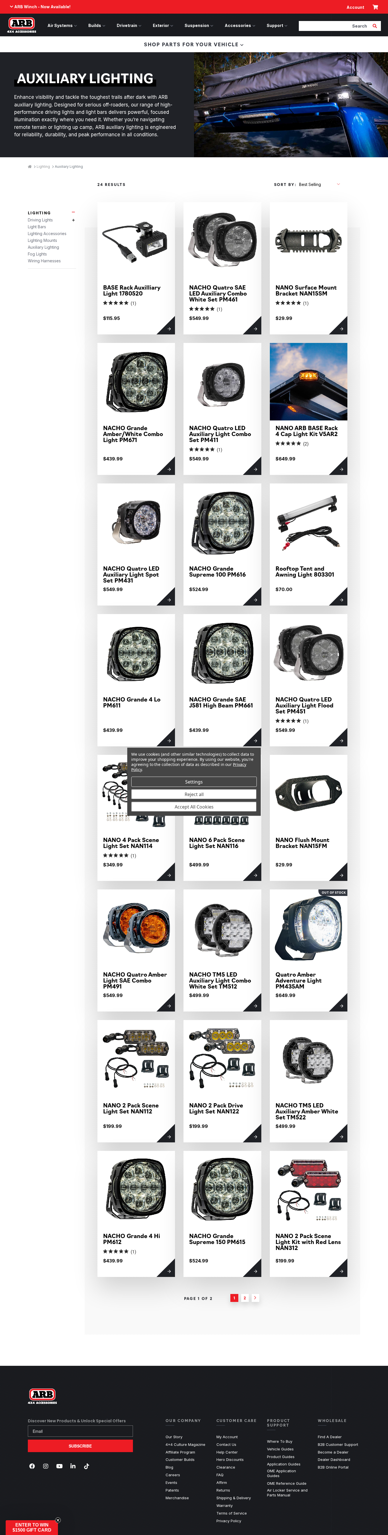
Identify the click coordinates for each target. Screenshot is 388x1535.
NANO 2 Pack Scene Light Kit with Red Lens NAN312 (308, 1242)
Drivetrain (127, 25)
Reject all (194, 794)
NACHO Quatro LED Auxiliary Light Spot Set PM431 (131, 574)
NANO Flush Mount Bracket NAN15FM (302, 843)
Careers (173, 1475)
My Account (227, 1437)
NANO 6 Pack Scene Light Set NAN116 (217, 843)
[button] (32, 1527)
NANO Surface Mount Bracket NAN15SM (306, 290)
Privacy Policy (228, 1521)
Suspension (197, 25)
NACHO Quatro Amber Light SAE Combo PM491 (135, 980)
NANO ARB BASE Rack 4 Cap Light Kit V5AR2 (307, 431)
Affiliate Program (180, 1452)
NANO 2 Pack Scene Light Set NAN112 (131, 1108)
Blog (169, 1467)
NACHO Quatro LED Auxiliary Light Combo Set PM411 (220, 434)
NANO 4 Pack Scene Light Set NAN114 (131, 843)
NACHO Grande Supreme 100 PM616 (217, 571)
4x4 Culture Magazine (185, 1444)
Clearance (225, 1467)
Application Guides (284, 1464)
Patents (172, 1490)
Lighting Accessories (47, 233)
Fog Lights (37, 254)
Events (171, 1482)
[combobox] (335, 26)
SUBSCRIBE (80, 1446)
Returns (223, 1490)
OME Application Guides (288, 1473)
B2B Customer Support (338, 1444)
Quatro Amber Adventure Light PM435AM (299, 980)
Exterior (161, 25)
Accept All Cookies (194, 806)
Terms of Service (231, 1513)
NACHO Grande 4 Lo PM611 (131, 702)
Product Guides (281, 1456)
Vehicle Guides (280, 1449)
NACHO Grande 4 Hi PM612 (131, 1239)
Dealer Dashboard (334, 1459)
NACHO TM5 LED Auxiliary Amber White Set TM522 (307, 1111)
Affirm (221, 1482)
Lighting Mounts (42, 240)
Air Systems (60, 25)
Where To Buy (279, 1441)
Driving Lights (40, 219)
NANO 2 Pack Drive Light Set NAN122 (216, 1108)
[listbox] (320, 184)
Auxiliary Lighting (43, 247)
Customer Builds (180, 1459)
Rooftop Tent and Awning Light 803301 (305, 571)
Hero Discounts (230, 1459)
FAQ (220, 1475)
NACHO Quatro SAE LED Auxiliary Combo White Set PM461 (218, 293)
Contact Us (226, 1444)
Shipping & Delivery (233, 1498)
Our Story (174, 1437)
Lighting (39, 212)
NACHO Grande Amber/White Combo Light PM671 (133, 434)
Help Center (227, 1452)
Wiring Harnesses (44, 260)
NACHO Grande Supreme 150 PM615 (217, 1239)
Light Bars (37, 226)
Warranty (224, 1505)
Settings (194, 781)
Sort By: (285, 184)
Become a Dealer (333, 1452)
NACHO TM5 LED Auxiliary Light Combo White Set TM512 (220, 980)
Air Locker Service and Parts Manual (288, 1492)
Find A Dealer (330, 1437)
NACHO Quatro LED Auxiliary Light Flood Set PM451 (304, 705)
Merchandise (177, 1498)
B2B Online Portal (333, 1467)
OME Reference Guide (286, 1483)
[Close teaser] (58, 1520)
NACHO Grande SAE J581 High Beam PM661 (221, 702)
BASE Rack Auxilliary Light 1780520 (131, 290)
